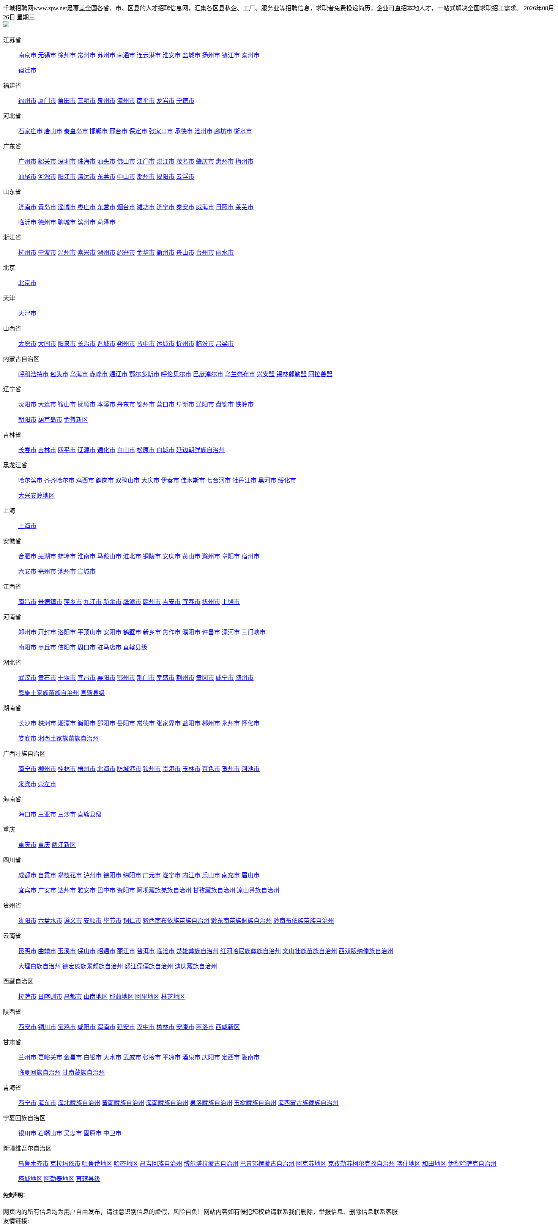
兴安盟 (266, 374)
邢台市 (118, 131)
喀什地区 (408, 1163)
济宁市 (165, 207)
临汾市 (205, 343)
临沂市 (27, 222)
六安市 (27, 571)
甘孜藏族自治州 (214, 890)
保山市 (86, 951)
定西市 (231, 1057)
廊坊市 (223, 131)
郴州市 (211, 723)
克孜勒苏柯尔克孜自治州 (361, 1163)
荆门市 (146, 678)
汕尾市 (27, 176)
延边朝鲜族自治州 (200, 450)
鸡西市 (85, 480)
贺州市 (231, 769)
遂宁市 (171, 875)
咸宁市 (225, 678)
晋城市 (106, 343)
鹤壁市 (132, 632)
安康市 (185, 1027)
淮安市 (171, 55)
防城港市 (129, 769)
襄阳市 (106, 678)
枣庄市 (86, 207)
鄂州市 (126, 678)
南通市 (126, 55)
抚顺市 (86, 404)
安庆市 (171, 556)
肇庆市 (205, 161)
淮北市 (132, 556)
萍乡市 (73, 602)
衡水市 (243, 131)
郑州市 (27, 632)
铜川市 (47, 1027)
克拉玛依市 (65, 1163)
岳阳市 (126, 723)
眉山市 (250, 875)
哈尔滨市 (30, 480)
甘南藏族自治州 (83, 1072)
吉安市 (171, 602)
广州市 (27, 161)
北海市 (106, 769)
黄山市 (191, 556)
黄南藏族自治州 (123, 1103)
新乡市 (152, 632)
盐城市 (191, 55)
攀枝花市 (70, 875)
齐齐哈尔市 (59, 480)
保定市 (138, 131)
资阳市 (126, 890)
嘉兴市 (86, 252)
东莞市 (106, 176)
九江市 (93, 602)
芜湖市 (47, 556)
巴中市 (106, 890)
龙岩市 (165, 101)
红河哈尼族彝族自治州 (250, 951)
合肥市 (27, 556)
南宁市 (27, 769)
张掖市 (152, 1057)
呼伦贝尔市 (176, 374)
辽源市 (86, 450)
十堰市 (67, 678)
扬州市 (211, 55)
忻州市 (185, 343)
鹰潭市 (132, 602)
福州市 (27, 101)
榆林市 (165, 1027)
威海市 (205, 207)
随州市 (244, 678)
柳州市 (47, 769)
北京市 (27, 283)
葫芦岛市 (50, 419)
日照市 (225, 207)
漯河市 (231, 632)
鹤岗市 (105, 480)
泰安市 (185, 207)
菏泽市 (106, 222)
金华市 (146, 252)
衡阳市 (86, 723)
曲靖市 (47, 951)
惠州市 (225, 161)
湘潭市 (67, 723)
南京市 (27, 55)
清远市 (86, 176)
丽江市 (126, 951)
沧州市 (203, 131)
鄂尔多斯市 (144, 374)
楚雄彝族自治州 (197, 951)
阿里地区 (147, 996)
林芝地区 (173, 996)
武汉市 (27, 678)
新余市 (112, 602)
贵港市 (171, 769)
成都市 (27, 875)
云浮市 (185, 176)
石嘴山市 (50, 1133)
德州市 (47, 222)
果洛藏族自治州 (211, 1103)
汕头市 (106, 161)
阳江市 (67, 176)
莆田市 (67, 101)
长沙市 (27, 723)
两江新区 (64, 845)
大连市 (47, 404)
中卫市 (112, 1133)
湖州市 (106, 252)
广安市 (47, 890)
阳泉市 (67, 343)
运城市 (165, 343)
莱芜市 (244, 207)
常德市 (146, 723)
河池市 (250, 769)
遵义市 (73, 920)
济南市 (27, 207)
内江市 (191, 875)
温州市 (67, 252)
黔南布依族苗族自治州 (303, 920)
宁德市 (185, 101)
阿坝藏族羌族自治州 (164, 890)
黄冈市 (205, 678)
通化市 (106, 450)
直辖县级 (135, 647)
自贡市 (47, 875)
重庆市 (27, 845)
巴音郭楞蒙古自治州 (267, 1163)
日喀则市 (50, 996)
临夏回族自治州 (39, 1072)
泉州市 (106, 101)
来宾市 (27, 784)
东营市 (106, 207)
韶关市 (47, 161)
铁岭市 (244, 404)
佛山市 (126, 161)
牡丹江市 (244, 480)
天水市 (112, 1057)
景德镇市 (50, 602)
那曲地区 (121, 996)
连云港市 (149, 55)
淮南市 (86, 556)
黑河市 (267, 480)
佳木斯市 (193, 480)
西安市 (27, 1027)
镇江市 (231, 55)
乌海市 (79, 374)
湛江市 (165, 161)
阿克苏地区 (311, 1163)
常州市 (86, 55)
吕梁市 (225, 343)
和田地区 (434, 1163)
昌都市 (73, 996)
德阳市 (112, 875)
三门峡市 (253, 632)
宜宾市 (27, 890)
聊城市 (67, 222)
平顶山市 (89, 632)
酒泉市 (191, 1057)
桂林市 (67, 769)
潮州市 (146, 176)
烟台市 (126, 207)
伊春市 (170, 480)
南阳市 (27, 647)
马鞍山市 (109, 556)
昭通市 (106, 951)
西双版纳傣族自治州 (366, 951)
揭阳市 (165, 176)
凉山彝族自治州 (258, 890)
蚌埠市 (67, 556)
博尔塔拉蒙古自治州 (211, 1163)
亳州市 (47, 571)
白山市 (126, 450)
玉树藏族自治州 (255, 1103)
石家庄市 (30, 131)
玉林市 (191, 769)
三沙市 (67, 814)
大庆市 (150, 480)
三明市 (86, 101)
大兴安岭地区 (36, 495)
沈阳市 (27, 404)
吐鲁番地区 (97, 1163)
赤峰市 (99, 374)
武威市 (132, 1057)
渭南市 (106, 1027)
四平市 (67, 450)
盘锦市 (225, 404)
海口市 (27, 814)
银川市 (27, 1133)
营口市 (165, 404)
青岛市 (47, 207)
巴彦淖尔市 (208, 374)
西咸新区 (228, 1027)
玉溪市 (67, 951)
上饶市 (231, 602)
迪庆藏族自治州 (196, 966)
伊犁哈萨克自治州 (472, 1163)
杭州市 (27, 252)
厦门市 (47, 101)
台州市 (205, 252)
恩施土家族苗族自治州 (48, 693)
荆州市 (185, 678)
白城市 (165, 450)
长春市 (27, 450)
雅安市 (86, 890)
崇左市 (47, 784)
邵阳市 (106, 723)
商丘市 (47, 647)
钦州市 (152, 769)
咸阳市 (86, 1027)
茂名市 (185, 161)
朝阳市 (27, 419)
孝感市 (165, 678)
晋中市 (146, 343)
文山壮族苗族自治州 (309, 951)
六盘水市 (50, 920)
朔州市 (126, 343)
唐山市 (53, 131)
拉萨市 (27, 996)
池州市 (67, 571)
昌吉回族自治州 (161, 1163)
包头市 (59, 374)
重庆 (44, 845)
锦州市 (146, 404)
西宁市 (27, 1103)
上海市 (27, 526)
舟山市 (185, 252)
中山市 (126, 176)
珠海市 (86, 161)
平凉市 (171, 1057)
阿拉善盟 (320, 374)
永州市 (231, 723)
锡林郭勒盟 (291, 374)
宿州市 (250, 556)
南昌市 (27, 602)
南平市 (146, 101)
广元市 (152, 875)
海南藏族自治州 (167, 1103)
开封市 (47, 632)
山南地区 (96, 996)
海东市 (47, 1103)
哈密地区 (126, 1163)
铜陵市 (152, 556)
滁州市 (211, 556)
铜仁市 (132, 920)
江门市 (146, 161)
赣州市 (152, 602)
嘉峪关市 (50, 1057)
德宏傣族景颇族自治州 (92, 966)
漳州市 (126, 101)
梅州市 (244, 161)
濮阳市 (191, 632)
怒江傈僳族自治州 (149, 966)
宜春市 (191, 602)
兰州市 (27, 1057)
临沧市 (165, 951)
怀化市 (250, 723)
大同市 (47, 343)
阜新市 (185, 404)
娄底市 (27, 738)
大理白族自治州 (39, 966)
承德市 (184, 131)
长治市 (86, 343)
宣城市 (86, 571)
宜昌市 (86, 678)
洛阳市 (67, 632)
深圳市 (67, 161)
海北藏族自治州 (79, 1103)
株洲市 (47, 723)
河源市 (47, 176)
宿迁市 (27, 70)
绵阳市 (132, 875)
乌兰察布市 (240, 374)
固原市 (93, 1133)
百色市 (211, 769)
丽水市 (225, 252)
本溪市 (106, 404)
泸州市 (93, 875)
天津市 (27, 313)
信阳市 (67, 647)
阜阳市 (231, 556)
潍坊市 (146, 207)
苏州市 (106, 55)
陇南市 (250, 1057)
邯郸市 (99, 131)
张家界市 (168, 723)
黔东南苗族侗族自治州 (241, 920)
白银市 (93, 1057)
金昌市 (73, 1057)
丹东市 (126, 404)
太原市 (27, 343)
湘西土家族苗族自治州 (68, 738)
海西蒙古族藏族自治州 (308, 1103)
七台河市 (218, 480)
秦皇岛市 (76, 131)
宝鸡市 (67, 1027)
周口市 (86, 647)
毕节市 (112, 920)
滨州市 (86, 222)
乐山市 (211, 875)
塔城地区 (30, 1179)
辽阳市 (205, 404)
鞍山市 (67, 404)
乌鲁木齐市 (33, 1163)
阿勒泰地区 (59, 1179)
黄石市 (47, 678)
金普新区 (76, 419)
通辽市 (118, 374)
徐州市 (67, 55)
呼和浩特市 (33, 374)
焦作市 (171, 632)
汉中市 (146, 1027)
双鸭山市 (127, 480)
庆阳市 (211, 1057)
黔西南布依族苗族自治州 (176, 920)
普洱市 (146, 951)
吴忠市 (73, 1133)
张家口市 (161, 131)
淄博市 (67, 207)
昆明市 (27, 951)
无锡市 (47, 55)
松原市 (146, 450)
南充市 (231, 875)
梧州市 (86, 769)
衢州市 (165, 252)
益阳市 (191, 723)
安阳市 (112, 632)
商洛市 (205, 1027)
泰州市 (250, 55)
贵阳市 (27, 920)
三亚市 (47, 814)
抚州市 (211, 602)
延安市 (126, 1027)
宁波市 (47, 252)
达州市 (67, 890)
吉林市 (47, 450)
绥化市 (287, 480)
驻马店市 (109, 647)
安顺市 (93, 920)
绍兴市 (126, 252)
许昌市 (211, 632)
